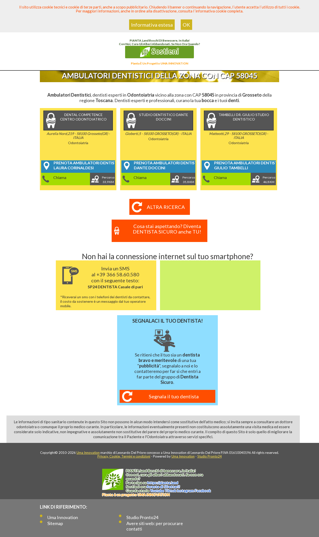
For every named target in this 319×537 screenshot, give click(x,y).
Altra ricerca (166, 207)
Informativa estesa (152, 25)
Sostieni (164, 51)
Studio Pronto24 (209, 456)
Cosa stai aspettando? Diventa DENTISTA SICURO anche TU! (167, 229)
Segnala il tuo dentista (174, 396)
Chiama (59, 177)
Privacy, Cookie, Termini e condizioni (123, 456)
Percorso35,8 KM (188, 180)
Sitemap (55, 523)
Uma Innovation (88, 453)
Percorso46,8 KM (269, 180)
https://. (162, 482)
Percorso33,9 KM (108, 180)
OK (186, 25)
